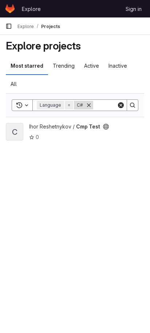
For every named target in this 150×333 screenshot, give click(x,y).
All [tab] (14, 84)
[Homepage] (10, 9)
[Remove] (88, 105)
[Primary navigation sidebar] (9, 26)
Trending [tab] (64, 66)
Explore (31, 9)
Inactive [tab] (117, 66)
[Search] (132, 105)
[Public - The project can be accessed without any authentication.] (106, 127)
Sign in (134, 9)
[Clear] (121, 105)
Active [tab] (91, 66)
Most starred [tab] (27, 66)
